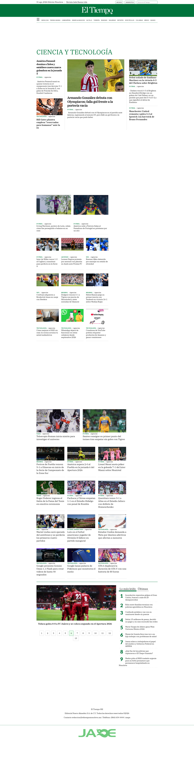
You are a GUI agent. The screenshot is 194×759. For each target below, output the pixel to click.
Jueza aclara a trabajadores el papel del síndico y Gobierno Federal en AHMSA (140, 643)
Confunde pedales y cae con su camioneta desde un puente (138, 613)
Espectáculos (129, 20)
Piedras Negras (55, 20)
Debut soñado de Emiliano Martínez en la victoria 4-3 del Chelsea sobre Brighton (143, 80)
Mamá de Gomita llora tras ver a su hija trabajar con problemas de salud (141, 635)
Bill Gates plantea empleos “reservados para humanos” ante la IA (48, 123)
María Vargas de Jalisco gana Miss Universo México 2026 (139, 628)
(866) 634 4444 (117, 717)
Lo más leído (128, 589)
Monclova (45, 20)
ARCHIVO (119, 2)
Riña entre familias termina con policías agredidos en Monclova (139, 605)
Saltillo (89, 20)
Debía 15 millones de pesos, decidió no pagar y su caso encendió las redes (141, 620)
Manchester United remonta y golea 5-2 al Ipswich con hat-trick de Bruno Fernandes (141, 115)
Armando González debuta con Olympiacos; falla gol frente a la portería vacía (90, 102)
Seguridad (112, 20)
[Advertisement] (51, 160)
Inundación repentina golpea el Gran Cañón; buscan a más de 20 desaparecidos (141, 597)
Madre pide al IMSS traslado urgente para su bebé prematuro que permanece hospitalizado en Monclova (137, 661)
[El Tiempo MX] (97, 14)
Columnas (139, 20)
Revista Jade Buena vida (76, 2)
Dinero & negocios (78, 20)
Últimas (143, 589)
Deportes (120, 20)
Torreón (97, 20)
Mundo (152, 20)
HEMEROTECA (130, 2)
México (146, 20)
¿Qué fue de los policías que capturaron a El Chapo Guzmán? (139, 652)
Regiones (104, 20)
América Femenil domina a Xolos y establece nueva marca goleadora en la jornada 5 (49, 67)
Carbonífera (66, 20)
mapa (127, 717)
